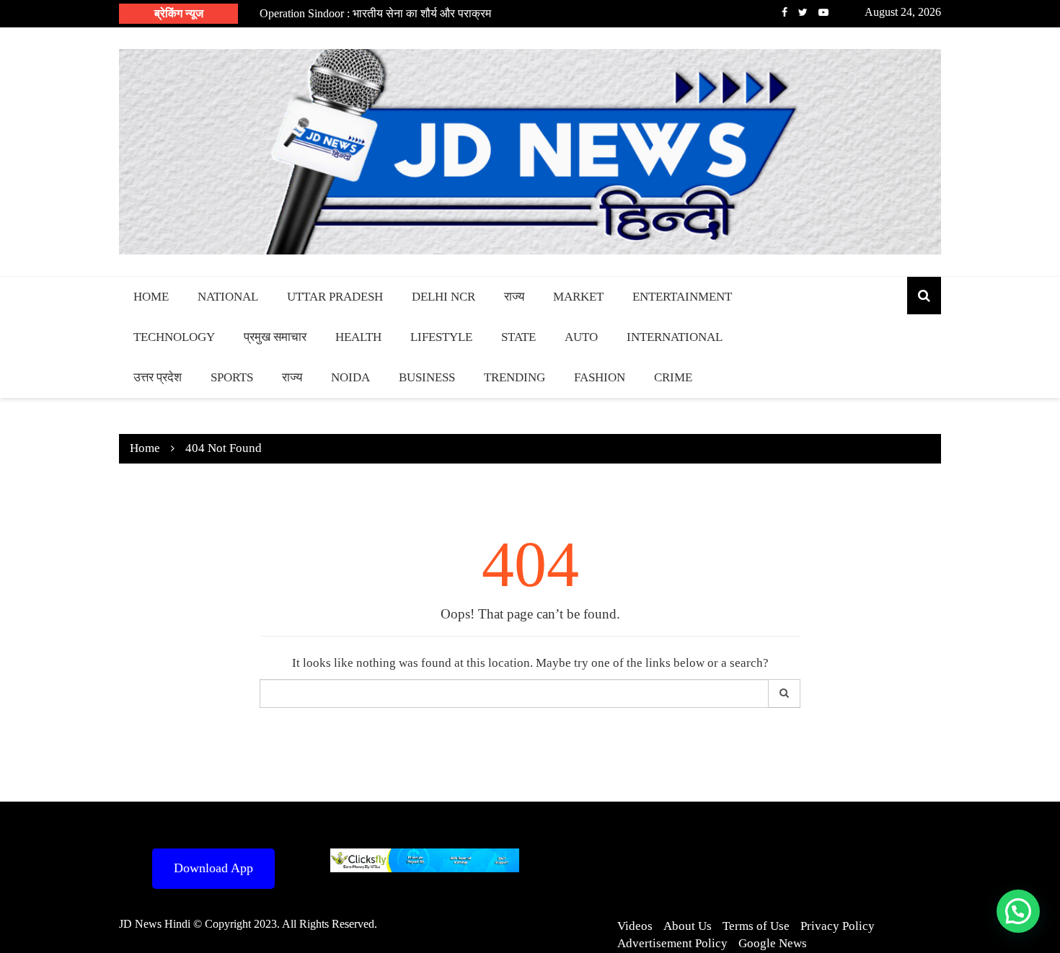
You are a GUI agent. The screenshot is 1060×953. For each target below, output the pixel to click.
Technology (174, 337)
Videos (635, 926)
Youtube (823, 12)
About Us (687, 926)
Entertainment (682, 296)
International (675, 337)
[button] (1018, 911)
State (518, 337)
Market (578, 296)
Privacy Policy (837, 926)
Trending (514, 377)
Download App (213, 868)
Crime (673, 377)
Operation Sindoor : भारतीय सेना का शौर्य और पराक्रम (375, 13)
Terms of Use (756, 926)
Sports (232, 377)
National (228, 296)
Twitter (803, 12)
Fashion (599, 377)
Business (427, 377)
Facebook (784, 12)
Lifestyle (441, 337)
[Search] (784, 693)
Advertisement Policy (672, 943)
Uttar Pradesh (335, 296)
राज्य (514, 296)
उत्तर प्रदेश (157, 377)
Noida (350, 377)
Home (151, 296)
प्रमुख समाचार (275, 337)
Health (358, 337)
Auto (581, 337)
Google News (772, 943)
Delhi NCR (443, 296)
